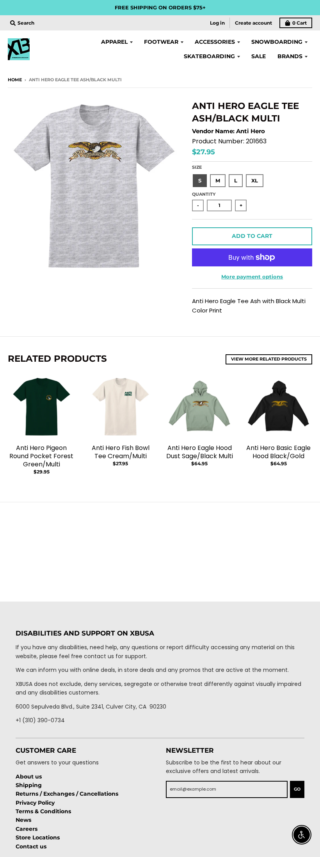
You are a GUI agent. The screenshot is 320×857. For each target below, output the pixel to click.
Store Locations (38, 837)
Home (15, 79)
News (23, 819)
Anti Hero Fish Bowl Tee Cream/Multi (120, 452)
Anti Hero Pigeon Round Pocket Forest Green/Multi (41, 456)
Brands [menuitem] (289, 56)
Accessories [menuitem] (215, 41)
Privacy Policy (35, 802)
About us (29, 776)
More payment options (252, 276)
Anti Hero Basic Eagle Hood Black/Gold (278, 452)
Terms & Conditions (43, 811)
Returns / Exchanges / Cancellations (67, 793)
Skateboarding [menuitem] (209, 56)
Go (297, 789)
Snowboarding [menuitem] (276, 41)
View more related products (269, 359)
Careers (26, 828)
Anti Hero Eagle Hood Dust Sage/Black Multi (199, 452)
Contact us (31, 846)
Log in (217, 23)
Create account (253, 23)
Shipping (29, 785)
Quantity (203, 194)
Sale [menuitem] (258, 56)
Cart (299, 23)
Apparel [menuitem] (114, 41)
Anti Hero (250, 131)
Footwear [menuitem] (161, 41)
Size (197, 167)
